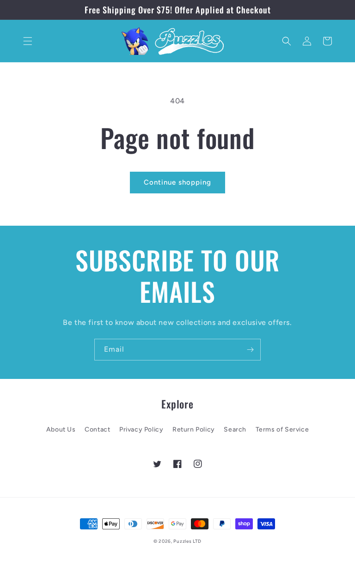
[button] (28, 41)
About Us (61, 429)
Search (235, 429)
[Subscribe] (250, 349)
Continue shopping (177, 182)
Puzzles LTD (187, 541)
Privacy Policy (141, 429)
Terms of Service (282, 429)
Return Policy (193, 429)
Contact (97, 429)
